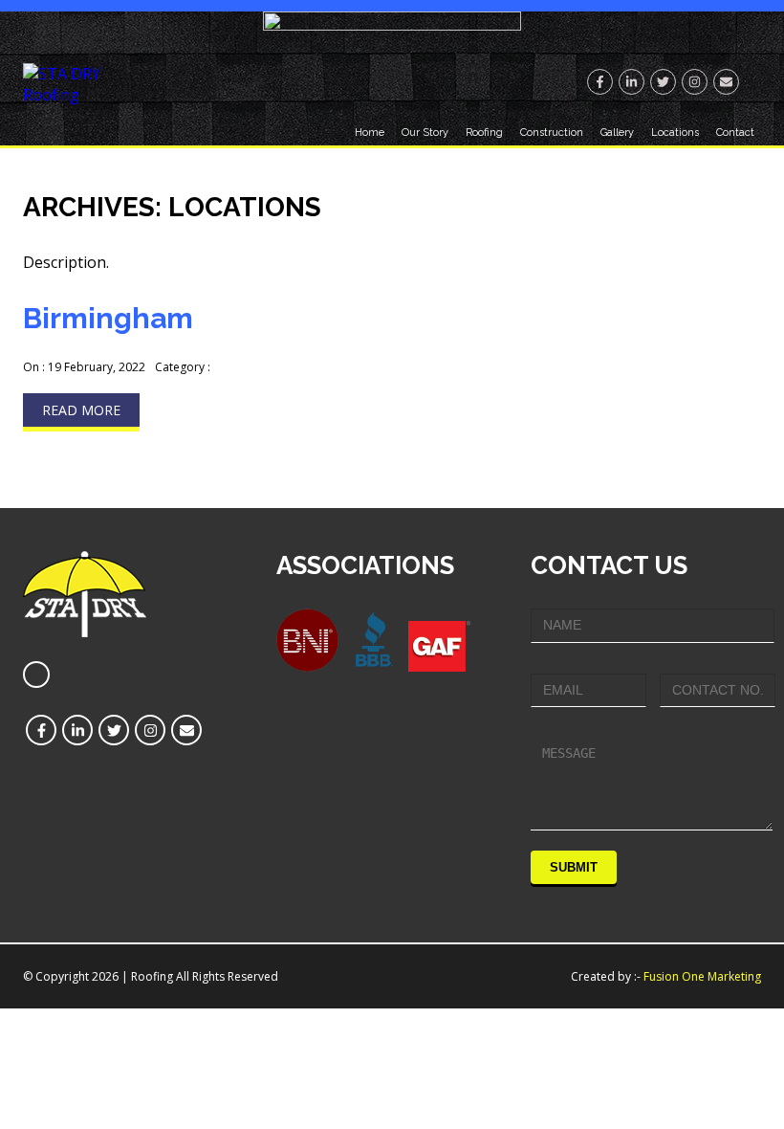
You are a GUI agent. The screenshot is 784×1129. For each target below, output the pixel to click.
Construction (551, 132)
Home (369, 132)
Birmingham (108, 318)
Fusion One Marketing (702, 976)
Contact (735, 132)
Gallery (617, 132)
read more (81, 410)
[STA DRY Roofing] (75, 94)
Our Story (425, 132)
